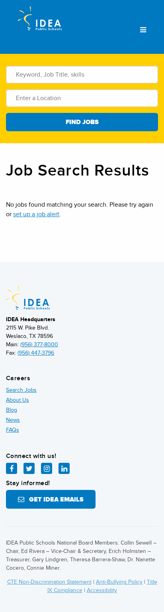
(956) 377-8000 (39, 344)
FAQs (12, 429)
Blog (11, 410)
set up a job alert (36, 214)
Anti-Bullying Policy (119, 581)
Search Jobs (21, 390)
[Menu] (143, 30)
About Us (17, 400)
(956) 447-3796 (36, 352)
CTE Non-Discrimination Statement (49, 581)
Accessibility (102, 590)
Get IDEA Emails (54, 499)
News (13, 420)
